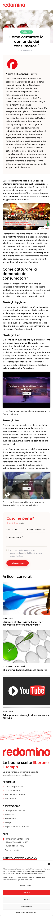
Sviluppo (9, 822)
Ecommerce (10, 818)
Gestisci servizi (25, 885)
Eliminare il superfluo (15, 794)
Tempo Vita (10, 798)
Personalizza (26, 906)
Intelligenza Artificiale (15, 810)
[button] (49, 864)
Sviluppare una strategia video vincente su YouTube (26, 716)
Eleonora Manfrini (27, 73)
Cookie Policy (20, 913)
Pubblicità (26, 32)
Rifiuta (26, 899)
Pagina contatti (12, 850)
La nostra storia (12, 790)
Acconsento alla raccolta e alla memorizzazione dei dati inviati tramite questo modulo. (26, 553)
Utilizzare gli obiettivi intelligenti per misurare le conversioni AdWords (23, 623)
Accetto (26, 393)
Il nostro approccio (14, 786)
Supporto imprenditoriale (17, 826)
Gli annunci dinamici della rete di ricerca (25, 670)
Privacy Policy (31, 913)
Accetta (26, 892)
